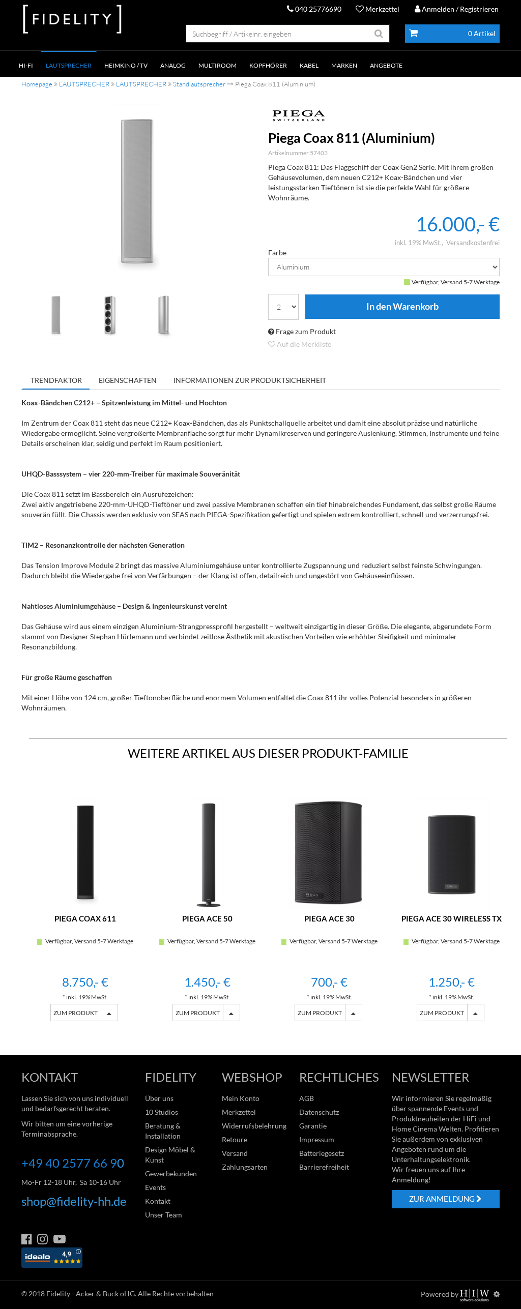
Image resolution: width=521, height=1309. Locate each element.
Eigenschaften (128, 380)
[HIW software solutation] (475, 1294)
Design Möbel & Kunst (170, 1154)
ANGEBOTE (386, 65)
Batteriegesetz (321, 1153)
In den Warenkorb (402, 306)
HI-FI (26, 65)
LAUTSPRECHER (69, 65)
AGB (306, 1098)
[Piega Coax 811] (137, 193)
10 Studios (161, 1112)
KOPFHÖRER (268, 65)
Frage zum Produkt (305, 331)
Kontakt (157, 1201)
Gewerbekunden (171, 1173)
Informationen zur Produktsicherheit (249, 380)
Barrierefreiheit (324, 1167)
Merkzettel (381, 9)
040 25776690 (317, 9)
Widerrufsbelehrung (254, 1125)
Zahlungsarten (245, 1167)
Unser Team (163, 1214)
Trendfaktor (56, 380)
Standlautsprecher (199, 84)
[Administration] (497, 1294)
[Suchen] (379, 33)
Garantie (313, 1125)
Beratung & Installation (163, 1130)
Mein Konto (240, 1098)
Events (155, 1187)
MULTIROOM (217, 65)
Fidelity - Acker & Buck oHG (90, 1293)
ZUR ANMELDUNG (442, 1198)
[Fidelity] (72, 20)
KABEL (309, 65)
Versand (235, 1153)
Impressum (316, 1139)
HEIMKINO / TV (126, 65)
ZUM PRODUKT (75, 1013)
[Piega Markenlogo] (384, 115)
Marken (344, 65)
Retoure (234, 1139)
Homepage (36, 84)
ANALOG (173, 65)
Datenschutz (319, 1112)
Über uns (159, 1098)
